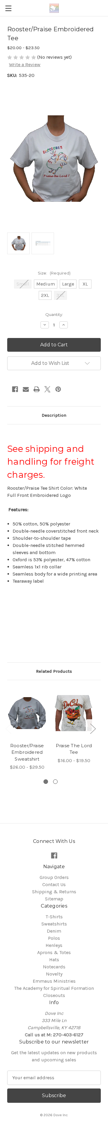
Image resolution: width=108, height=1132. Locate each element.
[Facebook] (15, 389)
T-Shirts (54, 916)
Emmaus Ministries (54, 981)
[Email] (26, 389)
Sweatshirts (54, 924)
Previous (8, 728)
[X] (47, 389)
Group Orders (54, 877)
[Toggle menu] (8, 8)
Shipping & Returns (54, 891)
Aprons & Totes (54, 952)
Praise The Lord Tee (74, 749)
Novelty (54, 974)
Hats (54, 959)
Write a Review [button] (24, 64)
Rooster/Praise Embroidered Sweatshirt (27, 752)
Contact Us (54, 884)
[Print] (37, 389)
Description (54, 415)
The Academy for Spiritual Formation (54, 988)
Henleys (54, 945)
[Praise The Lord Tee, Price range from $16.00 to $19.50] (74, 713)
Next (93, 728)
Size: (54, 273)
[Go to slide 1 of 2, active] (46, 781)
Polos (54, 938)
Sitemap (54, 899)
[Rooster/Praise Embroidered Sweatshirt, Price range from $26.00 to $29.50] (27, 713)
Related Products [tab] (54, 671)
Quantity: (54, 314)
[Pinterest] (58, 389)
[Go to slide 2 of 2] (55, 781)
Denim (54, 931)
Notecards (54, 967)
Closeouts (54, 995)
